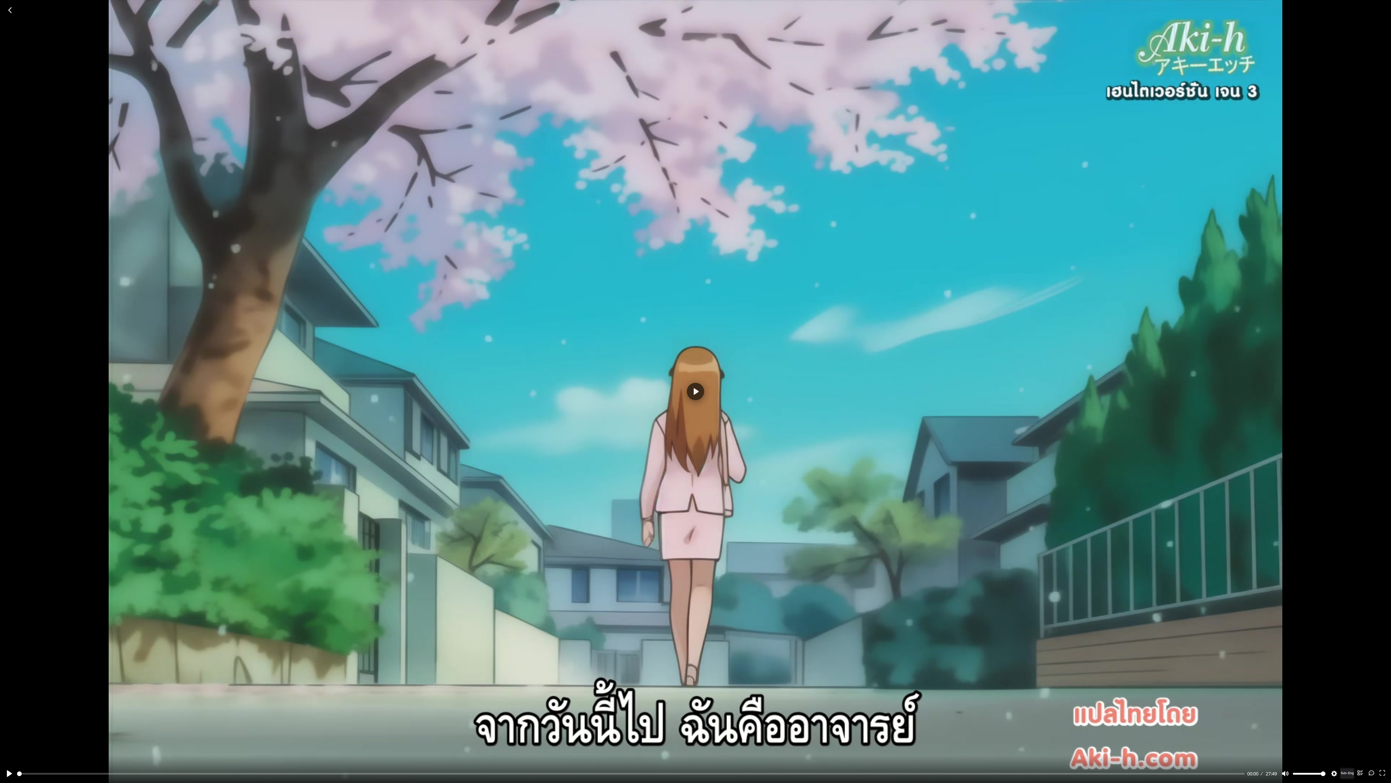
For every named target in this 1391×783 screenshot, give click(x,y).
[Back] (10, 10)
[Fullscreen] (1382, 773)
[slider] (631, 773)
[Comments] (1371, 773)
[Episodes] (1360, 773)
